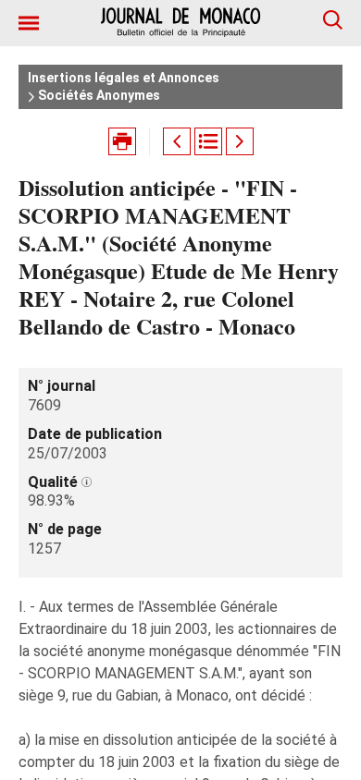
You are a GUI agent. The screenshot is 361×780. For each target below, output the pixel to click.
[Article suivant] (240, 141)
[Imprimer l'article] (122, 141)
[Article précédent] (177, 141)
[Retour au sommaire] (208, 141)
